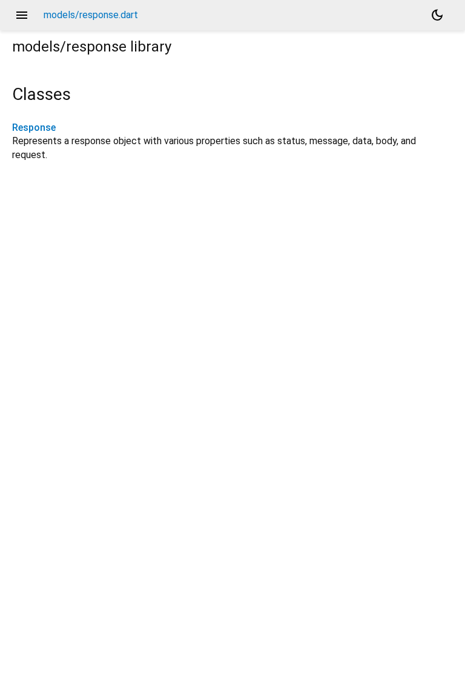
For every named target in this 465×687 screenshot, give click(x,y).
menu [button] (22, 15)
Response (34, 127)
